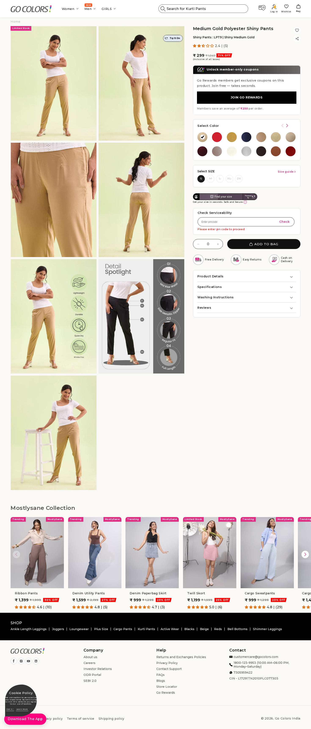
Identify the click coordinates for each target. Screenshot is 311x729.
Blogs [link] (160, 681)
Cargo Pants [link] (122, 629)
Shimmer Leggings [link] (267, 629)
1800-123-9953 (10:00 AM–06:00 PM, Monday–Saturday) (261, 665)
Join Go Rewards (247, 98)
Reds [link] (218, 629)
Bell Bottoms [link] (237, 629)
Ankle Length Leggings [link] (29, 629)
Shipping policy (111, 719)
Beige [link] (204, 629)
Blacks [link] (189, 629)
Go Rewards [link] (165, 693)
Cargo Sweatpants (260, 593)
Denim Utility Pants (88, 593)
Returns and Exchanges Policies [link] (181, 657)
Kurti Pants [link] (146, 629)
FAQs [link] (160, 675)
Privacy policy (51, 719)
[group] (202, 137)
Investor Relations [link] (98, 669)
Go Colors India (288, 718)
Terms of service (80, 719)
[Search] (163, 8)
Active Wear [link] (170, 629)
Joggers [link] (58, 629)
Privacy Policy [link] (167, 663)
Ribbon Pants (26, 593)
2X (239, 178)
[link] (31, 9)
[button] (69, 9)
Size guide (286, 171)
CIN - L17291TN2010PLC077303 (253, 679)
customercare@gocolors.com (256, 657)
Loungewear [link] (79, 629)
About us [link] (90, 657)
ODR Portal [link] (92, 675)
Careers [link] (89, 663)
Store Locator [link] (166, 687)
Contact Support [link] (169, 669)
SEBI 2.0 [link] (90, 681)
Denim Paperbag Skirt (148, 593)
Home (15, 22)
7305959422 (243, 673)
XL (229, 178)
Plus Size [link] (101, 629)
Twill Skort (196, 593)
